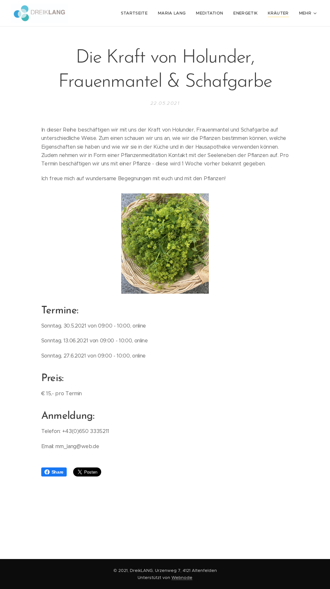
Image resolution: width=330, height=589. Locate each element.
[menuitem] (136, 13)
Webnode (181, 577)
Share (57, 472)
